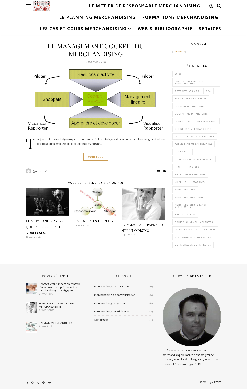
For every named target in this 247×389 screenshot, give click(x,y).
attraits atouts (187, 91)
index (178, 167)
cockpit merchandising (191, 113)
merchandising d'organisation (112, 286)
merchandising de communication (114, 294)
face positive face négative (194, 136)
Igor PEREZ (39, 171)
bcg (208, 91)
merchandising (185, 189)
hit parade (182, 151)
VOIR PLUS (95, 156)
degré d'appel (207, 121)
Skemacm (179, 51)
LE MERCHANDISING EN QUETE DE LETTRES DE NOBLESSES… (45, 227)
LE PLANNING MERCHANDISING (97, 17)
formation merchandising (193, 144)
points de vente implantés (194, 222)
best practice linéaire (191, 98)
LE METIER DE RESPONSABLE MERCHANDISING (144, 6)
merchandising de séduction (111, 311)
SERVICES (210, 28)
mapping (180, 182)
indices (194, 167)
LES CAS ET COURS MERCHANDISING (83, 28)
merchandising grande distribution (191, 205)
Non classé (101, 319)
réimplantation (186, 229)
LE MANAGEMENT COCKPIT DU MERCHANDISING (96, 49)
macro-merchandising (190, 174)
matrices (199, 182)
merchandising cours (190, 197)
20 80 (178, 73)
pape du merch (185, 214)
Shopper (210, 229)
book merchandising (189, 106)
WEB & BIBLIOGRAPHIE (165, 28)
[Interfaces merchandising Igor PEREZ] (41, 6)
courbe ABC (183, 121)
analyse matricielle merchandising (189, 82)
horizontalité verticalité (194, 159)
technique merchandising (193, 237)
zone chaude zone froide (193, 244)
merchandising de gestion (110, 303)
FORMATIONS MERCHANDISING (180, 17)
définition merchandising (193, 129)
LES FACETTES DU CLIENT (95, 221)
